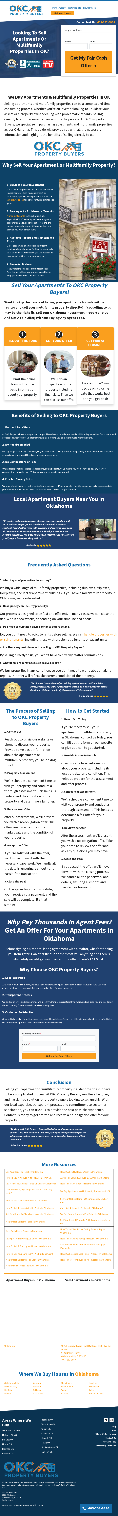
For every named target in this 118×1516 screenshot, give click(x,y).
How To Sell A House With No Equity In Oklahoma (30, 1208)
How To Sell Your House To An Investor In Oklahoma (85, 1259)
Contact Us (110, 1438)
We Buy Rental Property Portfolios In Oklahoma (84, 1214)
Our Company (58, 7)
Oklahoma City (11, 1383)
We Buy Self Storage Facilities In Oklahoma (27, 1265)
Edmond (37, 1386)
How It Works (90, 7)
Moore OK (7, 1444)
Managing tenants (16, 216)
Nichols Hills (67, 1386)
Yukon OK (46, 1429)
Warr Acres (38, 1393)
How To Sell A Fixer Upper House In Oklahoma (28, 1246)
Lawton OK (47, 1452)
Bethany (37, 1390)
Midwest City (10, 1386)
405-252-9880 (106, 22)
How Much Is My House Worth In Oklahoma (81, 1172)
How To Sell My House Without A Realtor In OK (29, 1177)
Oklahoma (9, 1346)
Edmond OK (8, 1453)
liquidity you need (15, 199)
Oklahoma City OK (11, 1430)
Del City (8, 1390)
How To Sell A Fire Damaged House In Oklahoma (84, 1238)
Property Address (74, 30)
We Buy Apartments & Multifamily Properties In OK (85, 1191)
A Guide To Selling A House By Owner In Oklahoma (84, 1177)
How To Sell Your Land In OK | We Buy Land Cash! (29, 1254)
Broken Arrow (96, 1393)
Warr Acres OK (48, 1424)
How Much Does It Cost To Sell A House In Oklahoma (86, 1254)
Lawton (93, 1383)
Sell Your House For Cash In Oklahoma (24, 1172)
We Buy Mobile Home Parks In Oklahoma (25, 1221)
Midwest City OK (10, 1435)
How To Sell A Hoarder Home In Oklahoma (26, 1200)
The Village (66, 1383)
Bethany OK (47, 1419)
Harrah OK (46, 1438)
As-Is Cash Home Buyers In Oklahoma (24, 1231)
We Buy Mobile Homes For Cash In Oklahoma (28, 1259)
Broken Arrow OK (50, 1447)
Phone (69, 41)
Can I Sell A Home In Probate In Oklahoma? (81, 1208)
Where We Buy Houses (106, 1434)
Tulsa (91, 1390)
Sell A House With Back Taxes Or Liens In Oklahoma (31, 1183)
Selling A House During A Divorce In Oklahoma (28, 1238)
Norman (37, 1383)
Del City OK (7, 1439)
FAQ (114, 1426)
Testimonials (74, 7)
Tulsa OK (45, 1442)
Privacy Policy (109, 1441)
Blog (114, 1430)
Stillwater (94, 1386)
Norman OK (8, 1449)
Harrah (64, 1393)
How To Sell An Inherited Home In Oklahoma (82, 1183)
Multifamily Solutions (106, 1445)
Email (93, 41)
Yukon (63, 1390)
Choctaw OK (47, 1433)
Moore (7, 1393)
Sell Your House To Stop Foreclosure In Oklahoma (30, 1214)
